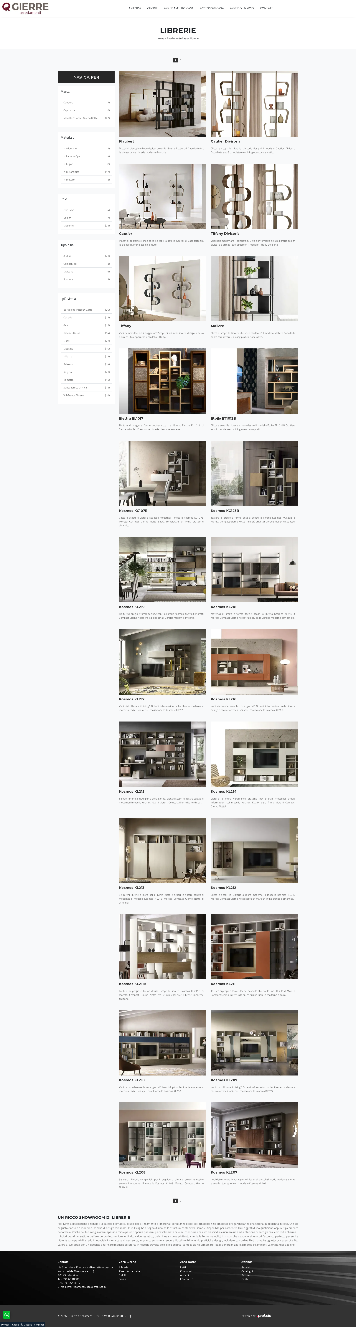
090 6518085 (71, 1279)
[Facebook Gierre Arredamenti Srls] (130, 1316)
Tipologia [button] (67, 244)
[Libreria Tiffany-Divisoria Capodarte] (254, 196)
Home (160, 38)
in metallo (86, 179)
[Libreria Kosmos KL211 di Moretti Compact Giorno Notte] (254, 946)
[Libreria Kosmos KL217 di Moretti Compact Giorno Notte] (162, 662)
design (86, 218)
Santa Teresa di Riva (86, 387)
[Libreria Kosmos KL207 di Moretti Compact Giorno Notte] (254, 1135)
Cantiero (86, 102)
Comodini (186, 1271)
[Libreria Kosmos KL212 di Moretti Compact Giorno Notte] (254, 850)
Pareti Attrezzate (129, 1271)
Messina (86, 348)
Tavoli (122, 1279)
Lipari (86, 341)
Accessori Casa (212, 8)
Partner (246, 1275)
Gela (86, 325)
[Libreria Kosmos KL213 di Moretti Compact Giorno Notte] (162, 850)
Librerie (194, 38)
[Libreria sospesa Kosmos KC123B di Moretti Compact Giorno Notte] (254, 473)
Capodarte (86, 110)
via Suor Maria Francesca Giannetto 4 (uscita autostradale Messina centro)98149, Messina (85, 1271)
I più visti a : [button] (69, 298)
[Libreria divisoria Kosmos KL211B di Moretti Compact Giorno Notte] (162, 946)
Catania (86, 317)
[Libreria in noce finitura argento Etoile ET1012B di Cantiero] (254, 381)
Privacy (5, 1324)
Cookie (15, 1324)
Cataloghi (247, 1271)
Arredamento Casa (179, 8)
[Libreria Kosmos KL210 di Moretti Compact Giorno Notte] (162, 1043)
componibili (86, 264)
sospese (86, 279)
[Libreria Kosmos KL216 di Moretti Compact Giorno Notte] (254, 662)
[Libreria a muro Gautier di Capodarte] (162, 196)
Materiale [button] (67, 137)
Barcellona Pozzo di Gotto (86, 310)
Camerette (186, 1279)
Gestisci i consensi (34, 1324)
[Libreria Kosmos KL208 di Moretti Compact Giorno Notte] (162, 1135)
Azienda (135, 8)
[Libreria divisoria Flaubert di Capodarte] (162, 104)
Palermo (86, 364)
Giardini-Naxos (86, 333)
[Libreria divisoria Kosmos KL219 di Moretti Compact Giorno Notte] (162, 569)
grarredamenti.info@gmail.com (86, 1287)
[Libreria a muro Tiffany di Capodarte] (162, 288)
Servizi (245, 1267)
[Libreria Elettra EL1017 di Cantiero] (162, 381)
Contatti (267, 8)
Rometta (86, 380)
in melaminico (86, 172)
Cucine (152, 8)
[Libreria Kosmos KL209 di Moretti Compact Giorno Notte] (254, 1043)
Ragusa (86, 372)
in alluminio (86, 148)
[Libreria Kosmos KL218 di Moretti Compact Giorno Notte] (254, 569)
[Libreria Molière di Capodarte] (254, 288)
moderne (86, 225)
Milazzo (86, 356)
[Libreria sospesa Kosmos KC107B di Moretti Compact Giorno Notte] (162, 473)
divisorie (86, 271)
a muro (86, 256)
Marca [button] (65, 91)
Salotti (123, 1275)
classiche (86, 210)
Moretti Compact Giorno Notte (86, 118)
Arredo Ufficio (242, 8)
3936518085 (72, 1283)
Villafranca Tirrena (86, 395)
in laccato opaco (86, 156)
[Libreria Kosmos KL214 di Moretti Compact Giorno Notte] (254, 754)
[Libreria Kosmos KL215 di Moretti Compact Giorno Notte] (162, 754)
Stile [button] (64, 198)
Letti (183, 1267)
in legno (86, 164)
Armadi (184, 1275)
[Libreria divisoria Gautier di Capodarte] (254, 104)
